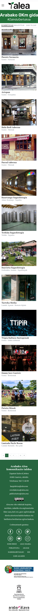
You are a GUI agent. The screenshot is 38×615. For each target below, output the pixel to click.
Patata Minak (9, 408)
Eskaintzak (19, 25)
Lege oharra (25, 544)
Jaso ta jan (31, 25)
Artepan (6, 92)
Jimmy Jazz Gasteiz (11, 373)
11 (20, 455)
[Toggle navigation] (3, 5)
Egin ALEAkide (19, 556)
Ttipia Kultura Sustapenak (15, 338)
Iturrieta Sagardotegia (13, 267)
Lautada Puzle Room (12, 443)
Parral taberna (9, 162)
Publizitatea (14, 548)
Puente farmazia (10, 57)
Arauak (26, 548)
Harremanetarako (16, 552)
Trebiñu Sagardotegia (13, 232)
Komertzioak (7, 25)
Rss (28, 552)
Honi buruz (12, 544)
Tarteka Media (9, 302)
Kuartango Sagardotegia (14, 197)
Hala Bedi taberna (11, 127)
